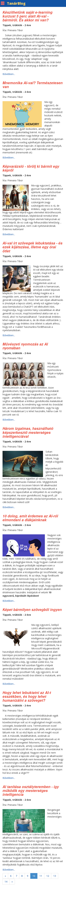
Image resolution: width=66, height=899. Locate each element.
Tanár (16, 3)
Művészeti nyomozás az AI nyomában (25, 345)
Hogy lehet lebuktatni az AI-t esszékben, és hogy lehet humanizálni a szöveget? (27, 696)
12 (47, 875)
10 (33, 875)
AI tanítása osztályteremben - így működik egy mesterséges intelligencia (31, 790)
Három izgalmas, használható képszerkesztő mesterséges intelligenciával (28, 432)
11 (40, 875)
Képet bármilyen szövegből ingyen (32, 609)
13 (54, 875)
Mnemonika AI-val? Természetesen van (33, 84)
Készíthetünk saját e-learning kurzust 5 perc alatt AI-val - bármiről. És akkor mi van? (27, 16)
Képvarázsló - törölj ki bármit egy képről (31, 168)
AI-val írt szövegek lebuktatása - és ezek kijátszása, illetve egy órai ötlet (32, 246)
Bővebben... (9, 74)
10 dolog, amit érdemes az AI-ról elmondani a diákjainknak (30, 517)
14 (6, 881)
